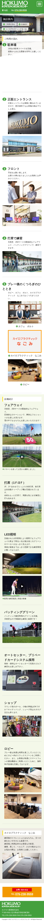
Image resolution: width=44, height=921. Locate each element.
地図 (6, 10)
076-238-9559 (24, 894)
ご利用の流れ (10, 24)
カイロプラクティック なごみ (16, 29)
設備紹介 (24, 24)
